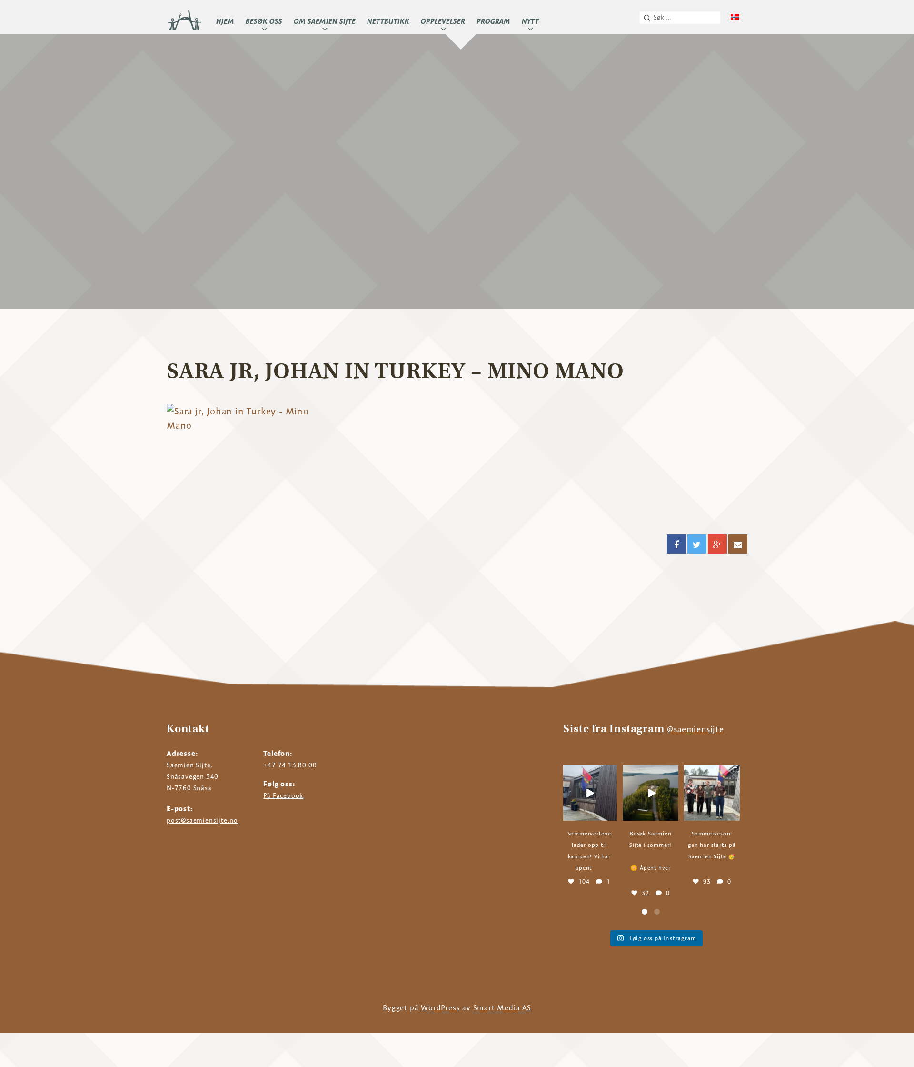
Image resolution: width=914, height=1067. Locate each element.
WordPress (440, 1007)
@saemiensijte (695, 729)
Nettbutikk (388, 21)
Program (493, 21)
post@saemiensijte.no (202, 820)
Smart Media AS (502, 1007)
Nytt (530, 21)
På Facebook (283, 795)
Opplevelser (443, 21)
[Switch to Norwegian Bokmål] (735, 17)
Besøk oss (264, 21)
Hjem (225, 21)
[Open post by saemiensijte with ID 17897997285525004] (589, 793)
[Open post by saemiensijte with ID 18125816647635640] (712, 793)
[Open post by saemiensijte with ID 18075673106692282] (650, 793)
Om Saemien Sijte (325, 21)
